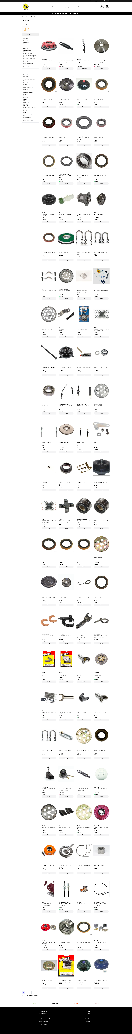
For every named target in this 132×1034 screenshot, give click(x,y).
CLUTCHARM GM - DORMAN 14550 (81, 636)
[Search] (79, 6)
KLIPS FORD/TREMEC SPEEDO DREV (47, 483)
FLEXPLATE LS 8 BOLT (64, 290)
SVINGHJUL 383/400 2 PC (65, 444)
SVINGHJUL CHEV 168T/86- (48, 597)
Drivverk (35, 16)
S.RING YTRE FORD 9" (99, 750)
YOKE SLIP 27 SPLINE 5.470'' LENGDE (84, 674)
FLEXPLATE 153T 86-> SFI (83, 750)
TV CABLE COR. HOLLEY (100, 444)
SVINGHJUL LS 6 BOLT (64, 99)
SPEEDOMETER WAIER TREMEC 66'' (65, 904)
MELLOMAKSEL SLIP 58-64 (48, 367)
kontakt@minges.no (43, 1013)
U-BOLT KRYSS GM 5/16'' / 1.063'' (83, 253)
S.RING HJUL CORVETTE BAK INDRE (83, 138)
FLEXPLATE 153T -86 (99, 405)
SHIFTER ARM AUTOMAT (65, 750)
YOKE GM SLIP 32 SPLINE (100, 712)
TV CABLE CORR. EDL (82, 482)
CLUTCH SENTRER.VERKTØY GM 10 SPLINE (84, 789)
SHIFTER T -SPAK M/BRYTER (84, 367)
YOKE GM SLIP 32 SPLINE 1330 (65, 713)
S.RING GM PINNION (47, 99)
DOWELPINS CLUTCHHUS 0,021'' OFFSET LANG (65, 981)
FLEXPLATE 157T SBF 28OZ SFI (48, 981)
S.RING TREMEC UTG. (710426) (64, 483)
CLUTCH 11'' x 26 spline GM (83, 903)
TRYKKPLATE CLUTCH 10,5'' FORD (101, 827)
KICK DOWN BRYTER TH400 (101, 290)
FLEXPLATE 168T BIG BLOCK (49, 827)
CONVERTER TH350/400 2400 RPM (48, 214)
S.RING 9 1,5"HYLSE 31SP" (48, 176)
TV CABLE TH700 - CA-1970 (83, 405)
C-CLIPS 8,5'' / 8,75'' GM (47, 635)
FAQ (108, 0)
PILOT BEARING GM (99, 865)
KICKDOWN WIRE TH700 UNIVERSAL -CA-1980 (83, 444)
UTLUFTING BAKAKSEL (65, 214)
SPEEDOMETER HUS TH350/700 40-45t (82, 291)
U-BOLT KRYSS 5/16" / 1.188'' (49, 290)
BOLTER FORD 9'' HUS (64, 827)
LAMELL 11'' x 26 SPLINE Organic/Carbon (100, 674)
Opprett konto (88, 1018)
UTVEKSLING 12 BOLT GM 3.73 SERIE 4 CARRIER (100, 636)
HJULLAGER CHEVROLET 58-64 (100, 368)
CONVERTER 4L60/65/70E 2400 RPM (100, 981)
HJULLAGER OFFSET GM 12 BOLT (83, 521)
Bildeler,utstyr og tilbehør (29, 16)
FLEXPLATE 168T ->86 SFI (100, 559)
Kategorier (57, 13)
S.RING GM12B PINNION (48, 137)
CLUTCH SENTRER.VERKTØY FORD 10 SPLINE (66, 61)
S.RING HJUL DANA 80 (82, 559)
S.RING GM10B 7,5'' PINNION (99, 598)
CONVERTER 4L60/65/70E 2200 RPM (100, 483)
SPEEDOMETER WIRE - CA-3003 (48, 444)
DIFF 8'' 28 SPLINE (98, 214)
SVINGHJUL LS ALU (64, 252)
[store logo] (25, 6)
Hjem (105, 0)
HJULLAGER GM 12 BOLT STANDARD (83, 176)
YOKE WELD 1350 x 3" (82, 712)
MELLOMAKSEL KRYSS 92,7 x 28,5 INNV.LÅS (49, 521)
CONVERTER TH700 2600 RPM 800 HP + (83, 981)
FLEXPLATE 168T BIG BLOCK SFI (84, 827)
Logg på (96, 0)
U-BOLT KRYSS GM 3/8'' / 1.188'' (100, 253)
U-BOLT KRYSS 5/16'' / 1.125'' (64, 329)
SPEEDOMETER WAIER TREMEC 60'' (100, 904)
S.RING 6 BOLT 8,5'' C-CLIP (48, 559)
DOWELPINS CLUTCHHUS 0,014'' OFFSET (65, 674)
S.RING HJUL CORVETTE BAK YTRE (65, 176)
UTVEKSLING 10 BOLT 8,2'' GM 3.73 (65, 866)
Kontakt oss (101, 0)
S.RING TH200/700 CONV (100, 176)
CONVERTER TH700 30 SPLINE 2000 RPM (65, 368)
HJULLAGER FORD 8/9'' (47, 405)
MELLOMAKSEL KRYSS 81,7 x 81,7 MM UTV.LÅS (101, 329)
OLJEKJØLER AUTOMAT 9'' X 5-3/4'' (49, 713)
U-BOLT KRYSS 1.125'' (47, 750)
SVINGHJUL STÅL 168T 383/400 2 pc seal (99, 61)
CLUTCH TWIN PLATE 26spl (48, 61)
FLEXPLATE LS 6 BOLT (47, 329)
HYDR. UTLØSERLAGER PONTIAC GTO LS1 (65, 789)
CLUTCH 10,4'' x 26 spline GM (48, 866)
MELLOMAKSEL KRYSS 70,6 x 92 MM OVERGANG (66, 521)
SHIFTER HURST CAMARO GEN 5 (83, 61)
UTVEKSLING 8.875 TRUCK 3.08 (66, 636)
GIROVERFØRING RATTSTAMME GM (46, 904)
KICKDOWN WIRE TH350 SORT (83, 866)
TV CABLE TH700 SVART (82, 329)
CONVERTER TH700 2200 (83, 99)
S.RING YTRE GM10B (99, 137)
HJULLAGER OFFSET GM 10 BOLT (101, 521)
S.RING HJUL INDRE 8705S (83, 942)
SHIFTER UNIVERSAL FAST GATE (48, 789)
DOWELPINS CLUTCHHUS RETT (48, 674)
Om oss (91, 0)
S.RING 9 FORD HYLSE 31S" (48, 252)
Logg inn (88, 1021)
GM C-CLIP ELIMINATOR (100, 942)
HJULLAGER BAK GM (64, 942)
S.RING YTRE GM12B (64, 137)
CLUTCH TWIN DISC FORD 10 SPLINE (48, 942)
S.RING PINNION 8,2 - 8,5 (65, 559)
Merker (64, 13)
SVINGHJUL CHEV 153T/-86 (66, 597)
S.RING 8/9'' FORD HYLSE (100, 99)
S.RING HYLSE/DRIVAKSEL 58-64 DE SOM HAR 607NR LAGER (83, 598)
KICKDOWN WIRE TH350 (65, 405)
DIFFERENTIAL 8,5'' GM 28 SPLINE (83, 214)
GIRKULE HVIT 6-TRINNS (100, 789)
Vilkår (88, 1013)
